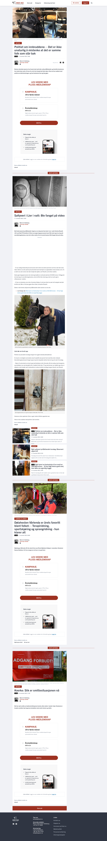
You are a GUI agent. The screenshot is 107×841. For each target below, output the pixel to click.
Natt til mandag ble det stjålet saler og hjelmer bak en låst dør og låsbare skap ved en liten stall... (47, 474)
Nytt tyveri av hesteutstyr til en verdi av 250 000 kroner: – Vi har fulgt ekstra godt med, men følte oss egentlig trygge (47, 466)
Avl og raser (27, 642)
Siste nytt (29, 3)
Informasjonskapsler (59, 834)
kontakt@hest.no (38, 819)
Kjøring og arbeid (21, 518)
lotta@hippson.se (38, 833)
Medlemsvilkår (58, 829)
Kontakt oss (57, 820)
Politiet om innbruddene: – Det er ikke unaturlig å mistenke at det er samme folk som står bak (47, 433)
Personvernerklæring (60, 832)
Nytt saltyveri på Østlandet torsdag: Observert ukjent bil (47, 450)
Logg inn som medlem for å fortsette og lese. (39, 159)
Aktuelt (18, 43)
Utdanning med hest (49, 3)
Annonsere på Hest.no (60, 826)
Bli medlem (76, 3)
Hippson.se (57, 823)
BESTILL (39, 123)
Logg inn (85, 3)
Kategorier (38, 3)
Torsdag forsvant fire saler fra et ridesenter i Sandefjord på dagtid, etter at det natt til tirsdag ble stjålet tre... (46, 456)
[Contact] (20, 64)
